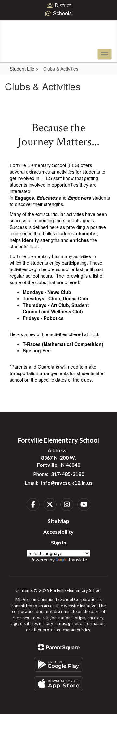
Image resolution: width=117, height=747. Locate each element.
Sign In (58, 542)
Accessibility (58, 532)
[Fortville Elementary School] (58, 37)
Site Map (58, 521)
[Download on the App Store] (58, 683)
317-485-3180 (67, 474)
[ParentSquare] (58, 647)
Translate (77, 559)
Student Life (22, 68)
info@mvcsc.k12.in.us (67, 482)
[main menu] (105, 54)
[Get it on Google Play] (58, 664)
